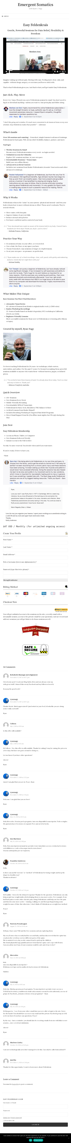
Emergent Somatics (35, 4)
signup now (6, 1118)
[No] (69, 1138)
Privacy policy (38, 1140)
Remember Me (10, 1120)
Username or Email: (9, 1103)
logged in (15, 1084)
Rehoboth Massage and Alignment (24, 675)
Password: (6, 1110)
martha (13, 1060)
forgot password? (16, 1118)
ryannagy (14, 699)
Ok (30, 1140)
